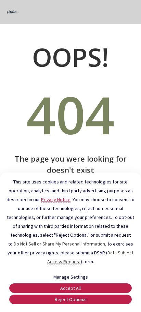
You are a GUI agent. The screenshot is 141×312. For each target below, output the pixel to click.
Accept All (70, 288)
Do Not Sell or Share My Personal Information (59, 244)
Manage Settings (70, 277)
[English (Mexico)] (12, 12)
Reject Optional (71, 299)
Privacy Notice (55, 199)
